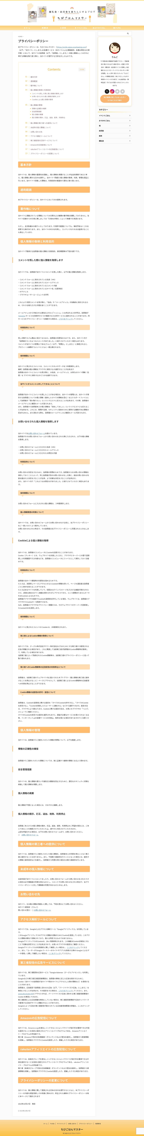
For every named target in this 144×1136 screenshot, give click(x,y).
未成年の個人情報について (40, 127)
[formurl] (117, 91)
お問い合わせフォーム (36, 433)
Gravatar (22, 316)
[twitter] (107, 91)
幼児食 (64, 28)
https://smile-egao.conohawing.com (71, 47)
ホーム (28, 28)
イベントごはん (82, 28)
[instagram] (112, 91)
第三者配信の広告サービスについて (43, 140)
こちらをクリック (65, 319)
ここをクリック (73, 947)
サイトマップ (61, 1124)
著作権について (36, 85)
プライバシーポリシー (85, 1124)
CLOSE (82, 69)
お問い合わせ (72, 1124)
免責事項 (98, 1124)
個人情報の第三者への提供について (43, 123)
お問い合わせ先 (36, 131)
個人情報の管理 (36, 105)
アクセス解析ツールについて (41, 136)
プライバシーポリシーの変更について (44, 153)
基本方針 (33, 77)
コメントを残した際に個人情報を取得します (48, 93)
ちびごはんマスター (72, 1129)
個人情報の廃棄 (37, 114)
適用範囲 (33, 81)
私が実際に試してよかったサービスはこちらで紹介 (115, 98)
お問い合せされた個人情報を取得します (46, 96)
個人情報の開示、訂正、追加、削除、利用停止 (48, 117)
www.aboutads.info (25, 993)
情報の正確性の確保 (39, 108)
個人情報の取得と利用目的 (40, 90)
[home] (122, 91)
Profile (118, 28)
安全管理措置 (37, 111)
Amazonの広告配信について (41, 145)
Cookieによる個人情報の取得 (42, 99)
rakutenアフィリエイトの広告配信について (47, 149)
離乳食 (46, 28)
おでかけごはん (100, 28)
